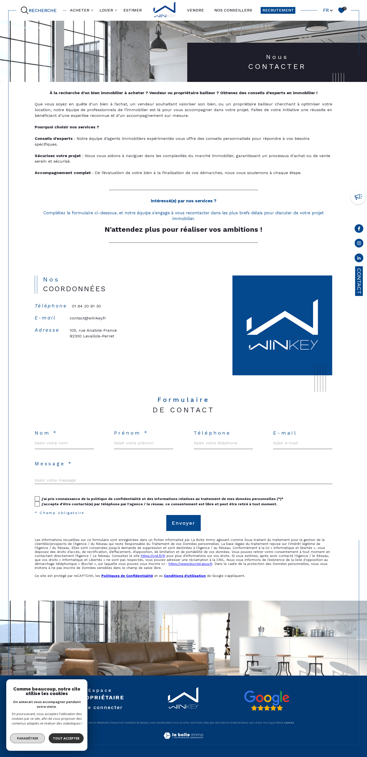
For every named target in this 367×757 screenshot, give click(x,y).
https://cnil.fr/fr (153, 556)
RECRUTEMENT (278, 10)
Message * (53, 463)
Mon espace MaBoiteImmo (231, 723)
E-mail (285, 433)
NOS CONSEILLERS (233, 10)
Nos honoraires (160, 723)
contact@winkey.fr (88, 318)
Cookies (289, 723)
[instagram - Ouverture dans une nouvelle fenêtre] (359, 244)
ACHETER (79, 10)
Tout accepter (66, 738)
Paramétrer (27, 738)
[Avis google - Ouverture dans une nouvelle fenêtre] (267, 701)
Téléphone (212, 433)
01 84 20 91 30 (86, 306)
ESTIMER (132, 10)
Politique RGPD (272, 723)
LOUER (106, 10)
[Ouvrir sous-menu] (92, 10)
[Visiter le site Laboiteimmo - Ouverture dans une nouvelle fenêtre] (183, 741)
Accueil (19, 27)
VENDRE (195, 10)
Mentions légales (201, 723)
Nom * (46, 433)
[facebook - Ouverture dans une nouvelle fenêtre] (359, 229)
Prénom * (131, 433)
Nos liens (255, 723)
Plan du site (180, 723)
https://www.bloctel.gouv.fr (190, 564)
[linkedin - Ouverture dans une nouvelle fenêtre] (359, 259)
